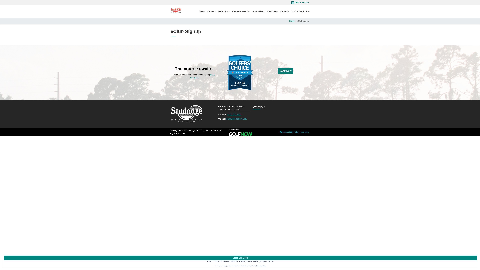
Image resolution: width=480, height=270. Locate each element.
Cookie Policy (261, 266)
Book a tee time (302, 2)
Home (292, 21)
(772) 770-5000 (234, 115)
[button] (211, 11)
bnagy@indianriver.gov (236, 119)
